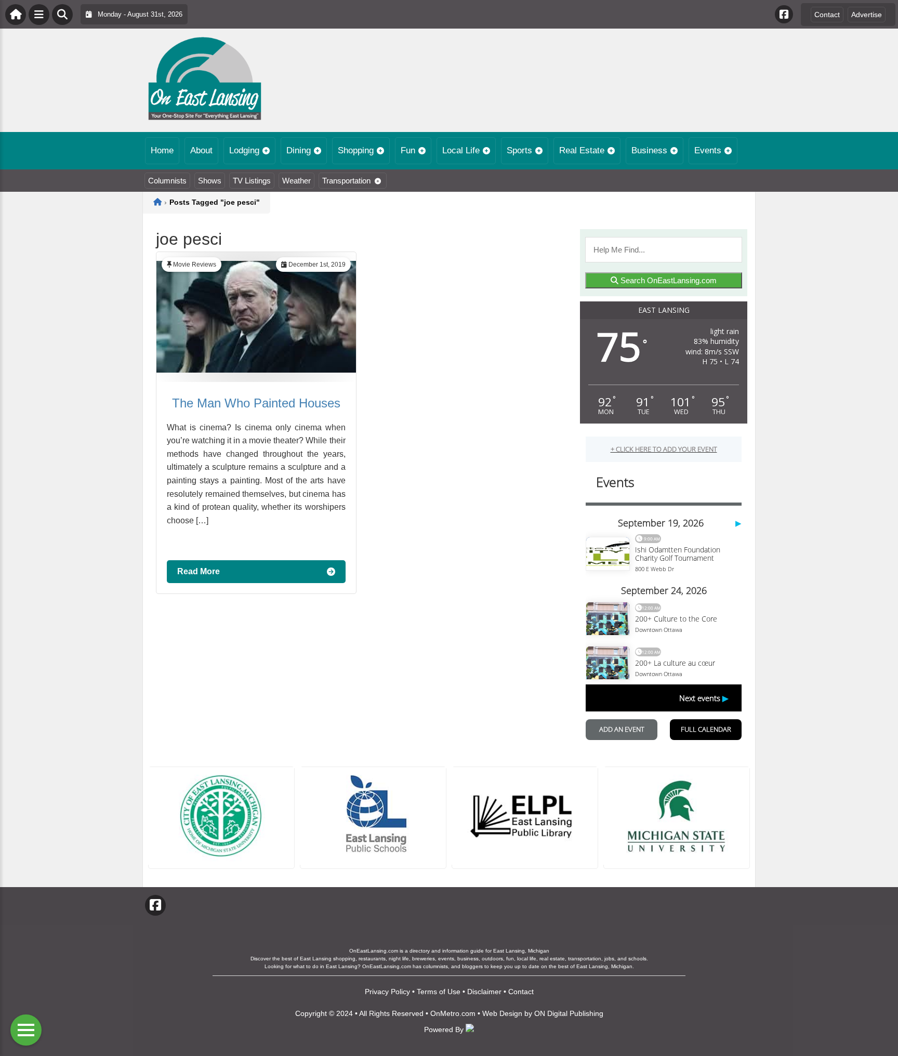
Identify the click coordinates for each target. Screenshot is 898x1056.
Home (162, 150)
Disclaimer (484, 991)
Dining (298, 150)
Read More (198, 571)
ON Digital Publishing (568, 1013)
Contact (827, 14)
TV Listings (252, 180)
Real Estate (581, 150)
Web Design (502, 1013)
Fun (408, 150)
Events (707, 150)
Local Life (461, 150)
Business (649, 150)
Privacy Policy (387, 991)
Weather (296, 180)
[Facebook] (784, 14)
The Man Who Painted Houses (256, 403)
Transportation (346, 180)
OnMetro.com (453, 1013)
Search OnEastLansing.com (667, 280)
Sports (519, 150)
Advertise (866, 14)
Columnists (167, 180)
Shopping (356, 150)
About (201, 150)
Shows (209, 180)
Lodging (244, 150)
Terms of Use (438, 991)
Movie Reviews (194, 264)
